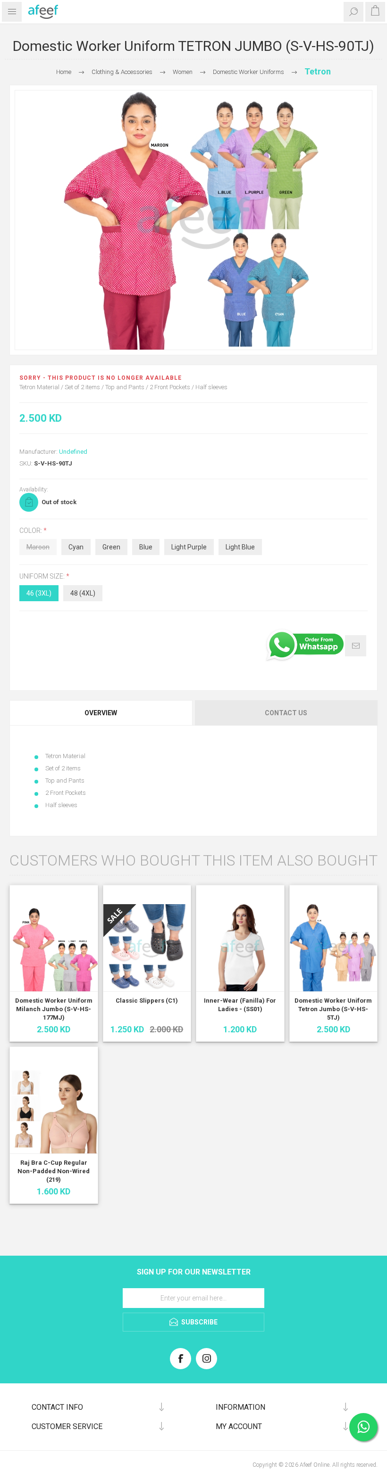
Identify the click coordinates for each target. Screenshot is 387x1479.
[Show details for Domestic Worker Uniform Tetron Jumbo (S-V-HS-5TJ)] (334, 948)
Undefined (73, 451)
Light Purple (189, 547)
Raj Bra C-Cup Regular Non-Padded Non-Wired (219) (53, 1171)
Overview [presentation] (100, 713)
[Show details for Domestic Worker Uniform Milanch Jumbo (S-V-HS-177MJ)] (54, 948)
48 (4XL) (82, 593)
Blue (145, 547)
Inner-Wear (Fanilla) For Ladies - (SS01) (240, 1005)
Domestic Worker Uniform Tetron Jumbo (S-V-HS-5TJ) (333, 1009)
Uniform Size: (42, 576)
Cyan (76, 547)
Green (111, 547)
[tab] (101, 713)
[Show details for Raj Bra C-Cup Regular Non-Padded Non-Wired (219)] (54, 1109)
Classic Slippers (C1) (147, 1000)
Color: (31, 530)
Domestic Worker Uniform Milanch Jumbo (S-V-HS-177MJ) (54, 1009)
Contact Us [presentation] (286, 713)
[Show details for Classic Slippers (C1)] (147, 948)
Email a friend (355, 645)
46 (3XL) (38, 593)
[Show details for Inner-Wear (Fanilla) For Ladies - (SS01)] (240, 948)
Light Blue (240, 547)
